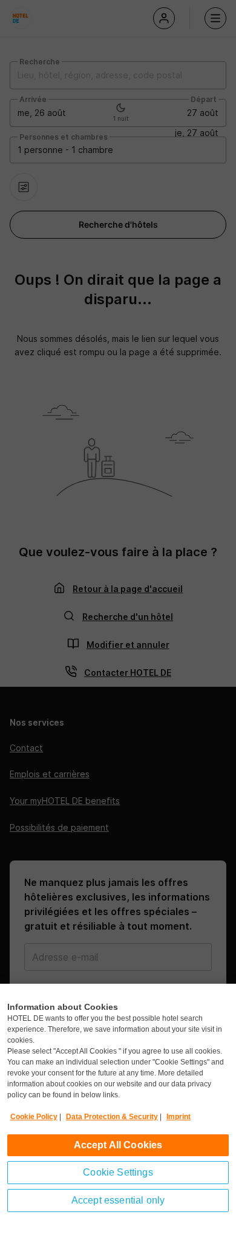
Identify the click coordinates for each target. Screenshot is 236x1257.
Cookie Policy (33, 1116)
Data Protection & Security (112, 1116)
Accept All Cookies (118, 1145)
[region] (118, 1120)
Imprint (178, 1116)
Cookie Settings (117, 1172)
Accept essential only (118, 1200)
